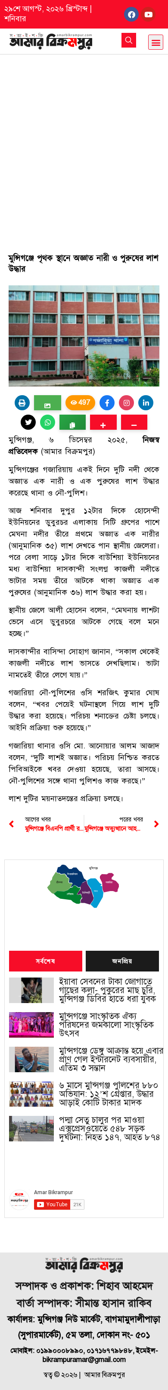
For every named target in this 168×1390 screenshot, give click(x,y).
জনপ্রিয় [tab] (122, 962)
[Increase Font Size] (103, 422)
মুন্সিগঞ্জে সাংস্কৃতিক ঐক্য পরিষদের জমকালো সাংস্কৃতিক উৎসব (106, 1025)
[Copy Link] (72, 422)
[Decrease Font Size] (134, 422)
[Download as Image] (47, 402)
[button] (155, 42)
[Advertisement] (84, 143)
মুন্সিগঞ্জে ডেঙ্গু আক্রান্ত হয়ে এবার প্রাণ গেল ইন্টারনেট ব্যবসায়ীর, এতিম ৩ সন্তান (111, 1060)
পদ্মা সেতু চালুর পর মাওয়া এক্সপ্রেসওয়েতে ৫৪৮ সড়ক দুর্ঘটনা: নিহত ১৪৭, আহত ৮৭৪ (109, 1129)
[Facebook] (131, 14)
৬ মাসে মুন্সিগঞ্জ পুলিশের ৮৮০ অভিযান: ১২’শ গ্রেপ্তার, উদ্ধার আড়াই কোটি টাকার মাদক (108, 1094)
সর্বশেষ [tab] (45, 962)
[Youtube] (148, 14)
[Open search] (128, 40)
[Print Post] (22, 402)
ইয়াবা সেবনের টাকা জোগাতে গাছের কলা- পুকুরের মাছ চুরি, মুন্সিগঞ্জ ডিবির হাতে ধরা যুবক (107, 990)
